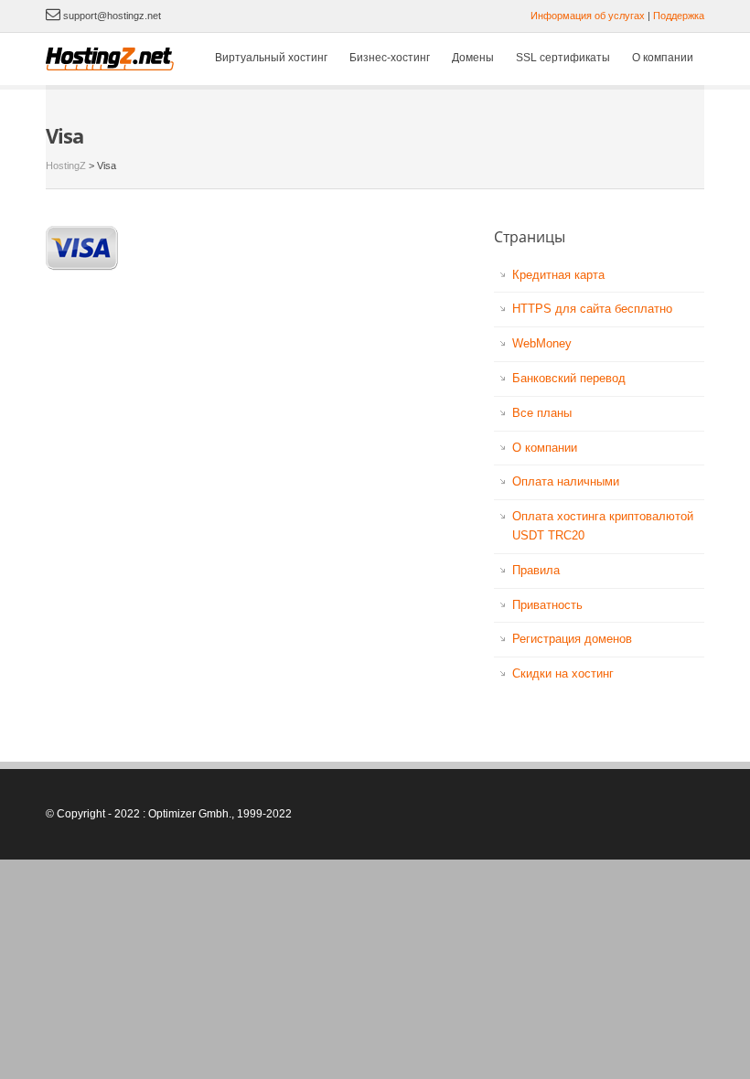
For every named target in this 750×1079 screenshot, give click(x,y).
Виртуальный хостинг (271, 57)
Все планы (542, 413)
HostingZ (66, 165)
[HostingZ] (111, 59)
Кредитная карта (558, 275)
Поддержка (678, 15)
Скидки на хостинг (563, 673)
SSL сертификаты (563, 57)
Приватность (547, 605)
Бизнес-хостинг (389, 57)
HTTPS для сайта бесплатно (592, 308)
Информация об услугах (587, 15)
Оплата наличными (565, 481)
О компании (662, 57)
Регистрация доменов (572, 639)
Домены (473, 57)
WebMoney (542, 343)
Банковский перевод (569, 378)
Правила (536, 570)
